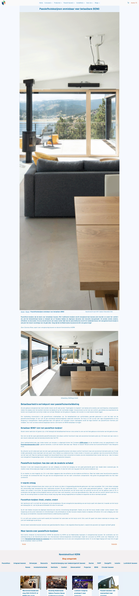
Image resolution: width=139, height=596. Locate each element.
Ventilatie (54, 567)
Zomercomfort (76, 567)
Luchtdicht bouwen (130, 563)
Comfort (64, 567)
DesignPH (107, 563)
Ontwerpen (33, 563)
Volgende (114, 544)
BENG (96, 567)
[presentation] (30, 583)
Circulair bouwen (108, 567)
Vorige (24, 544)
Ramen (27, 567)
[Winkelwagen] (128, 3)
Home (41, 3)
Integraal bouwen (20, 563)
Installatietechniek (40, 567)
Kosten (91, 563)
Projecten (87, 567)
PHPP (99, 563)
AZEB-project (84, 442)
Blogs (27, 311)
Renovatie (44, 563)
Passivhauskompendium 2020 (30, 444)
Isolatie (117, 563)
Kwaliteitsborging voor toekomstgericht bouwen (68, 563)
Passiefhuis (6, 563)
